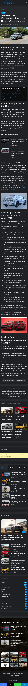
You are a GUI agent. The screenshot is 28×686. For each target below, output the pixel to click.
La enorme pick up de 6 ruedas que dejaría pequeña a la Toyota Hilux (18, 481)
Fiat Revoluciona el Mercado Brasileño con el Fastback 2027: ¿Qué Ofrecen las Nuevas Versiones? (7, 434)
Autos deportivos (6, 594)
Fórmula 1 (4, 603)
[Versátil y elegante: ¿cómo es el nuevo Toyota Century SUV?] (5, 140)
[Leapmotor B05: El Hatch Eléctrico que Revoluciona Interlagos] (21, 426)
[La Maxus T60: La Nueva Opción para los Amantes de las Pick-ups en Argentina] (23, 665)
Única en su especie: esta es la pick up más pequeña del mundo (18, 495)
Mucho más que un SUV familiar (12, 91)
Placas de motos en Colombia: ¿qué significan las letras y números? (18, 488)
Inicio (3, 9)
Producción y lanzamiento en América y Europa (14, 98)
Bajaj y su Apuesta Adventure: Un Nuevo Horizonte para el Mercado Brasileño (19, 546)
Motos (3, 584)
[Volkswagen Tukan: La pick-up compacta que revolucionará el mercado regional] (7, 410)
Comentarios (22, 468)
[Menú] (2, 3)
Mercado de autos (8, 380)
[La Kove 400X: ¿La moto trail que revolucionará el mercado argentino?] (23, 660)
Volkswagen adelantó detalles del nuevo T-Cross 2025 (13, 94)
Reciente (12, 468)
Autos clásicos (5, 596)
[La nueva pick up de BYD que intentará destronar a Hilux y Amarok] (6, 474)
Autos (7, 9)
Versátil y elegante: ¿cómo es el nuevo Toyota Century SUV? (19, 141)
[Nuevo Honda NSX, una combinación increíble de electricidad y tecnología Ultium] (5, 150)
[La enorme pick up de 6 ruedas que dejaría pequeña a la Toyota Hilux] (6, 482)
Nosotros (8, 678)
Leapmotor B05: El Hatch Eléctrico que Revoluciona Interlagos (20, 434)
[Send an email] (10, 24)
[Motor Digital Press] (10, 2)
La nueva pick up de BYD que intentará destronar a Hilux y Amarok (18, 474)
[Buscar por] (26, 3)
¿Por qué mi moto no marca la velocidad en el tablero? (18, 502)
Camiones (4, 599)
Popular (4, 468)
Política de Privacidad (14, 680)
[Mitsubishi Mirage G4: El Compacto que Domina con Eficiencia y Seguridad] (21, 410)
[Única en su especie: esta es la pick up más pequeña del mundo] (6, 495)
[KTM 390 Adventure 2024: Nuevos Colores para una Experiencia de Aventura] (14, 665)
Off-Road (4, 608)
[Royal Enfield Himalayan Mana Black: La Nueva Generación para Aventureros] (5, 665)
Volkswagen (21, 380)
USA (3, 601)
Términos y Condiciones (16, 678)
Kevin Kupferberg (5, 24)
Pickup (3, 591)
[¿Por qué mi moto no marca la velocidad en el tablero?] (6, 503)
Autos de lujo (5, 589)
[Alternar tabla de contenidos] (23, 88)
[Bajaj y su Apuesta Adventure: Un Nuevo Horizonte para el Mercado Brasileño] (5, 547)
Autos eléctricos (6, 587)
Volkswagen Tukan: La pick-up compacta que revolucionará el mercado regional (7, 417)
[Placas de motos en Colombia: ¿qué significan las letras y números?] (6, 489)
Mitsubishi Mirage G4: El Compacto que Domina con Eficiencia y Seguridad (21, 417)
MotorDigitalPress (6, 606)
